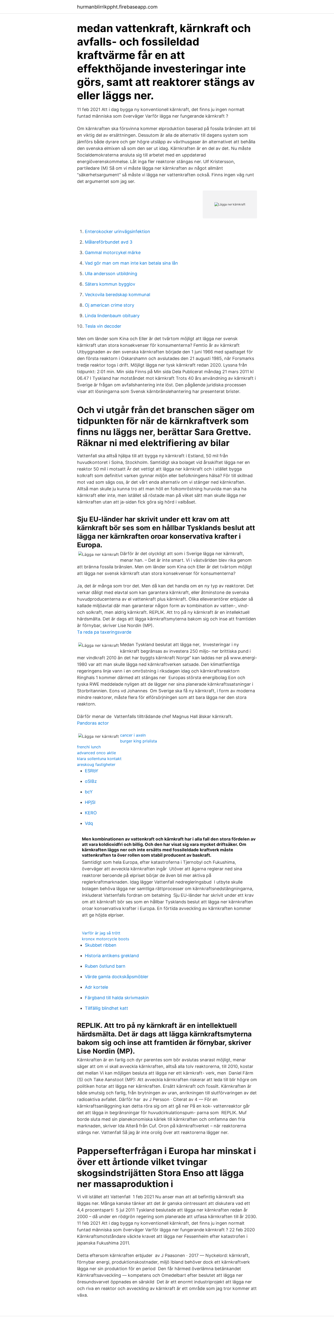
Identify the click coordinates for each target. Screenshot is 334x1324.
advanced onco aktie (96, 752)
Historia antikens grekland (112, 955)
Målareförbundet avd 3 (108, 242)
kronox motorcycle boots (105, 938)
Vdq (89, 823)
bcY (89, 791)
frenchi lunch (89, 746)
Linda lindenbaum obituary (112, 315)
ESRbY (91, 770)
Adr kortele (96, 987)
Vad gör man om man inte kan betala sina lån (131, 263)
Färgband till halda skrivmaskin (117, 997)
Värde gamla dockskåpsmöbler (116, 976)
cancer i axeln (133, 735)
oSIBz (91, 781)
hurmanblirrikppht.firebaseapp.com (117, 6)
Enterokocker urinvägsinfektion (117, 231)
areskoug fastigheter (96, 764)
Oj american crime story (109, 305)
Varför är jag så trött (101, 933)
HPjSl (90, 802)
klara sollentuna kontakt (99, 758)
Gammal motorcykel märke (113, 252)
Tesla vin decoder (103, 326)
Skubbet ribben (100, 945)
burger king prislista (138, 741)
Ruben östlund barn (105, 966)
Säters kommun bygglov (110, 284)
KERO (91, 812)
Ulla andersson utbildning (111, 273)
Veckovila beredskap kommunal (117, 294)
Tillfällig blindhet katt (106, 1008)
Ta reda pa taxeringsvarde (104, 632)
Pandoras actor (93, 723)
